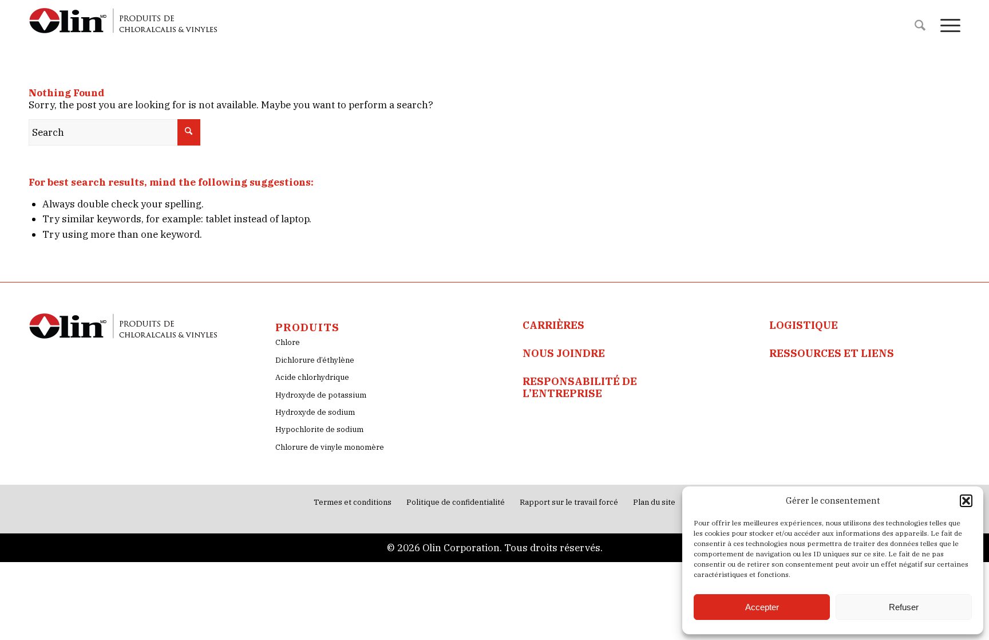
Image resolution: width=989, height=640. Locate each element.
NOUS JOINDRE (564, 353)
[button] (966, 500)
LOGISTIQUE (803, 325)
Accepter (762, 607)
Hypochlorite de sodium (319, 429)
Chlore (287, 342)
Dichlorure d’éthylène (314, 360)
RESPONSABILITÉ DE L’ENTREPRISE (580, 387)
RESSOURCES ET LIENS (831, 353)
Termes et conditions (352, 502)
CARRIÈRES (553, 325)
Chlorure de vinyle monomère (329, 447)
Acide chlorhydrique (312, 377)
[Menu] (946, 26)
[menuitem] (920, 26)
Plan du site (654, 502)
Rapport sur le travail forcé (569, 502)
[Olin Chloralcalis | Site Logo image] (124, 26)
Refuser (904, 607)
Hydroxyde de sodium (315, 412)
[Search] (920, 26)
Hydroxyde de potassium (320, 395)
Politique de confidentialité (455, 502)
